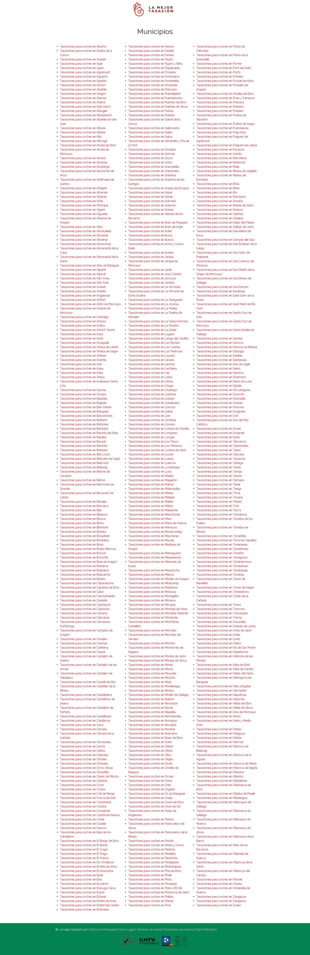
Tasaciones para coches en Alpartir (83, 269)
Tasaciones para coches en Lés (149, 372)
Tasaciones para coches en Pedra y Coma (156, 845)
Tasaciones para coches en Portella (219, 76)
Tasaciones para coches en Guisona (151, 205)
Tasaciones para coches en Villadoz (219, 776)
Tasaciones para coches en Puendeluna (222, 128)
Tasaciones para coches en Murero (151, 690)
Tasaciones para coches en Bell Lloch (85, 454)
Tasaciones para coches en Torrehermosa (223, 561)
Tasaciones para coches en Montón (151, 643)
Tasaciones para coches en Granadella (153, 166)
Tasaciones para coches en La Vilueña (153, 325)
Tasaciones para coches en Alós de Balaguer (89, 265)
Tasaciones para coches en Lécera (151, 360)
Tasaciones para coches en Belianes (84, 450)
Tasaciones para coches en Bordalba (84, 540)
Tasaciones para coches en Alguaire (83, 214)
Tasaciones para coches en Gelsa (150, 136)
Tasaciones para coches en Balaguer (84, 411)
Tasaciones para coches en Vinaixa (219, 883)
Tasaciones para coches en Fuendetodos (155, 98)
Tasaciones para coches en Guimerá (152, 201)
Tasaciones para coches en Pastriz (151, 840)
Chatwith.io (209, 929)
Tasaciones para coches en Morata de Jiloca (157, 660)
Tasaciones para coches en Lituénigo (152, 390)
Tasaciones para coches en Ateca (82, 377)
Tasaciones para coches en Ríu (216, 192)
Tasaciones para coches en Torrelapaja (222, 570)
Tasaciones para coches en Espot (82, 892)
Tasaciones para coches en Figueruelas (154, 68)
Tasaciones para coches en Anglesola (85, 295)
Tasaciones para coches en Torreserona (222, 591)
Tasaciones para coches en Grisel (150, 192)
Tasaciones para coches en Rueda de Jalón (224, 205)
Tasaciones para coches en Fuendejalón (154, 93)
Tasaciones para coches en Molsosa (152, 591)
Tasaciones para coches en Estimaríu (84, 909)
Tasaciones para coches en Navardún (153, 703)
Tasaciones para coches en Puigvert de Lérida (226, 145)
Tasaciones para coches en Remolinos (221, 158)
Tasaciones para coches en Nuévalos (152, 733)
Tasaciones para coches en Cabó (82, 591)
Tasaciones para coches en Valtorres (220, 699)
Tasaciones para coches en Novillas (151, 729)
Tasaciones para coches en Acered (83, 59)
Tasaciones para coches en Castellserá (85, 716)
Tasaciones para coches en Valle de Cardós (224, 669)
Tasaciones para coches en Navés (150, 707)
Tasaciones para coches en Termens (220, 480)
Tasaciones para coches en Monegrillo (153, 596)
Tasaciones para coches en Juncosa (152, 278)
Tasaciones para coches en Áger (81, 63)
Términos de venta (149, 929)
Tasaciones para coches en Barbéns (83, 420)
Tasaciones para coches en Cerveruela (85, 742)
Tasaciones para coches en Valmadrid (221, 690)
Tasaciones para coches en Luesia (150, 458)
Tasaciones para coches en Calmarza (84, 617)
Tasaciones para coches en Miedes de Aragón (158, 579)
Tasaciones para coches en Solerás (219, 403)
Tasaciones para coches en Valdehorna (222, 652)
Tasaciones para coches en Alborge (83, 141)
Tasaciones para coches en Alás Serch (85, 106)
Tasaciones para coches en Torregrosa (221, 557)
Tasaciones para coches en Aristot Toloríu (87, 330)
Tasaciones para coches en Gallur (150, 132)
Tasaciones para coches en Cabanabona (87, 583)
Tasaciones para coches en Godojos (152, 149)
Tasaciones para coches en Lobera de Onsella (158, 428)
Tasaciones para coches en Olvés (150, 763)
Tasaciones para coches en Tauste (219, 476)
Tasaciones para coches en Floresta (152, 72)
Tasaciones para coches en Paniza (150, 819)
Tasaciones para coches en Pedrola (151, 849)
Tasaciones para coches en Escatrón (84, 883)
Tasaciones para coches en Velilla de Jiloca (224, 707)
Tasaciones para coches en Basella (83, 437)
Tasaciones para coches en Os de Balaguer (156, 793)
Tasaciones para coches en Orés (149, 785)
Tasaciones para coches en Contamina (85, 802)
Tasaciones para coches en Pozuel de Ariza (224, 80)
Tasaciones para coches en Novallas (152, 725)
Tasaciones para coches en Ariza (81, 334)
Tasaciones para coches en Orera (150, 780)
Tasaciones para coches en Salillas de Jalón (225, 226)
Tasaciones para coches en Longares (152, 433)
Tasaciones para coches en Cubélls (83, 823)
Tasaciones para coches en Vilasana (220, 772)
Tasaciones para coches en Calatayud (85, 604)
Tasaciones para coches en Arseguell (84, 342)
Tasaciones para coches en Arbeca (83, 321)
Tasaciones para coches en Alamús (83, 98)
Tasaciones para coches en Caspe (82, 652)
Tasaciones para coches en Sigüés (219, 385)
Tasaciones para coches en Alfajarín (83, 188)
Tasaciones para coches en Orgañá (151, 789)
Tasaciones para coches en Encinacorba (86, 871)
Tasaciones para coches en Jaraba (150, 257)
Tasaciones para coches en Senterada (221, 360)
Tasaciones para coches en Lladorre (152, 394)
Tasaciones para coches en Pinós (150, 879)
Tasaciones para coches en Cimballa (84, 763)
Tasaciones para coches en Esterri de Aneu (88, 901)
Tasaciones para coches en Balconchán (86, 415)
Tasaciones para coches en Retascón (221, 162)
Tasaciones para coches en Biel (80, 510)
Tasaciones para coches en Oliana (150, 746)
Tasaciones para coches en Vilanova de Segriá (226, 767)
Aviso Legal (126, 929)
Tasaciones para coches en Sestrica (219, 372)
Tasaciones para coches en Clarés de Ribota (89, 776)
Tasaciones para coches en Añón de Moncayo (90, 304)
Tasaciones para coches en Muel (149, 682)
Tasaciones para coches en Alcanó (83, 158)
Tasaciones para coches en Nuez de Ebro (155, 737)
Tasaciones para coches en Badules (83, 398)
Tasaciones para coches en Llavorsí (151, 407)
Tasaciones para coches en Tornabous (221, 514)
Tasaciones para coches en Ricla (217, 184)
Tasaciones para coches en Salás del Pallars (225, 222)
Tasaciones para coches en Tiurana (219, 497)
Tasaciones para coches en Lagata (151, 334)
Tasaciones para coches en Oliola (150, 750)
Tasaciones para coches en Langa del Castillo (158, 338)
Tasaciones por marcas (178, 929)
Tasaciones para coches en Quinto (219, 153)
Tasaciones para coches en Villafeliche (221, 780)
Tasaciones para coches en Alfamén (84, 192)
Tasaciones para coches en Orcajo (150, 776)
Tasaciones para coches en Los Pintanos (155, 445)
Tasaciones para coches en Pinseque (152, 883)
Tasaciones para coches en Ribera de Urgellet (226, 171)
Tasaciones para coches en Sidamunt (221, 377)
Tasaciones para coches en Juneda (151, 282)
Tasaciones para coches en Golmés (151, 153)
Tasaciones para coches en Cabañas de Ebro (89, 587)
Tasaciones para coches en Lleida (150, 411)
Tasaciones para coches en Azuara (83, 394)
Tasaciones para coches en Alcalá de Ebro (88, 145)
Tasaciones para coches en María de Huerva (157, 523)
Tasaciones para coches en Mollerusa (153, 587)
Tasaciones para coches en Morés (150, 664)
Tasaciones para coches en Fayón (150, 59)
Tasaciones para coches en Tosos (218, 604)
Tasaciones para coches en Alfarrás (83, 196)
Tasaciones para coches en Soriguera (220, 411)
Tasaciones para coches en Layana (151, 355)
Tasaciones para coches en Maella (150, 476)
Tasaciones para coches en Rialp (217, 166)
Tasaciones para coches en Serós (218, 368)
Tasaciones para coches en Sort (217, 415)
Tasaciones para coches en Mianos (151, 574)
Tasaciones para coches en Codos (82, 789)
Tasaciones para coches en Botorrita (84, 557)
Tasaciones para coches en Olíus (149, 755)
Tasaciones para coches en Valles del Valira (224, 673)
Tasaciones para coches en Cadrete (83, 600)
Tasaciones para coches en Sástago (220, 351)
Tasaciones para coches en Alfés (81, 201)
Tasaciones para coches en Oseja (150, 798)
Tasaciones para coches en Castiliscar (85, 720)
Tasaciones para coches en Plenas (150, 901)
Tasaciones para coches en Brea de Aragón (88, 561)
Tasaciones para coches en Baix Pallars (86, 407)
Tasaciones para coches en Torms (218, 510)
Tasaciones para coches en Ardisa (82, 325)
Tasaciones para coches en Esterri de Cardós (89, 905)
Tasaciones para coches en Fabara (151, 46)
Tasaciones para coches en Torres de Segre (225, 587)
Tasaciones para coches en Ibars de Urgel (155, 226)
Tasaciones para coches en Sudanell (220, 433)
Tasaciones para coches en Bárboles (84, 424)
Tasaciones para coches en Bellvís (82, 480)
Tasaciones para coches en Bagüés (83, 403)
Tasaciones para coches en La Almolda (154, 287)
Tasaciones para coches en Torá (217, 506)
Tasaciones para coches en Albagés (83, 111)
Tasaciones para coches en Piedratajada (154, 866)
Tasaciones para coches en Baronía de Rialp (89, 433)
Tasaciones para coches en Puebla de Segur (225, 123)
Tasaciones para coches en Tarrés (218, 467)
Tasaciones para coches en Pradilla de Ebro (225, 93)
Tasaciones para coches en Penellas (152, 853)
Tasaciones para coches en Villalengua (221, 798)
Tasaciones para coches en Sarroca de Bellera (226, 347)
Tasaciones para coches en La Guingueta (155, 299)
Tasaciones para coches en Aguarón (84, 76)
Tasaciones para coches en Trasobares (222, 613)
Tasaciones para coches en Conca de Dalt (88, 798)
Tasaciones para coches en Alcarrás (83, 162)
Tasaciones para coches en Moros (150, 669)
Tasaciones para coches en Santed (219, 338)
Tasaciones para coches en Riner (217, 188)
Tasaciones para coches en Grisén (150, 196)
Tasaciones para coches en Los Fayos (153, 441)
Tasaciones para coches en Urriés (218, 634)
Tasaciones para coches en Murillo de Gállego (158, 694)
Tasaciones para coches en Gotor (150, 162)
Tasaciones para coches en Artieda (83, 355)
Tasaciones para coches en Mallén (150, 501)
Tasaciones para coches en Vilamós (219, 742)
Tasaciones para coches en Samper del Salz (225, 239)
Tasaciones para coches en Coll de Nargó (87, 793)
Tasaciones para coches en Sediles (219, 355)
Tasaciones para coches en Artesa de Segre (89, 351)
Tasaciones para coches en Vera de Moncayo (226, 712)
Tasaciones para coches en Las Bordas (154, 342)
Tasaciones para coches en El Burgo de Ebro (89, 840)
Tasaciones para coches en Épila (81, 875)
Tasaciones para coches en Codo (82, 785)
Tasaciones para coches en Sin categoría (223, 390)
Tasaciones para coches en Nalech (151, 699)
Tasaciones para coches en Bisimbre (84, 527)
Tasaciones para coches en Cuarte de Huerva (90, 815)
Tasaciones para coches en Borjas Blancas (88, 548)
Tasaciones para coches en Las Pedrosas (155, 351)
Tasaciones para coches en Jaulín (150, 269)
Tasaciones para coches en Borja (81, 544)
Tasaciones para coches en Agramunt (85, 72)
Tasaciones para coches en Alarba (82, 102)
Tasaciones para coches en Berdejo (83, 501)
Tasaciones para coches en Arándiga (84, 317)
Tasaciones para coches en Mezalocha (153, 570)
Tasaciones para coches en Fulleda (151, 115)
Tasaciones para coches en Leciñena (152, 368)
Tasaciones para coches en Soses (218, 428)
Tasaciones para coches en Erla (81, 879)
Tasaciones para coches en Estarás (83, 896)
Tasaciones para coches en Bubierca (84, 566)
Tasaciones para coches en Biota (82, 523)
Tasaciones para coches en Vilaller (218, 737)
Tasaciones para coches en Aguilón (83, 80)
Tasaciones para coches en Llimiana (152, 420)
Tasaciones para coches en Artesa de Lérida (89, 347)
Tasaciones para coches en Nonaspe (152, 720)
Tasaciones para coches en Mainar (150, 484)
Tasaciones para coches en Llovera (151, 424)
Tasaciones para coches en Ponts (218, 72)
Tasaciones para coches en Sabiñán (219, 214)
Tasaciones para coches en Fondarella (153, 80)
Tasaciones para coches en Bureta (82, 579)
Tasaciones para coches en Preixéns (220, 106)
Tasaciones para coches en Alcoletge (84, 166)
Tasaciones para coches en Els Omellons (87, 862)
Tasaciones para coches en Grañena (152, 175)
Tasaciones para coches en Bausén (83, 441)
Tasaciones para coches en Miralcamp (153, 583)
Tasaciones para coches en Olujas (150, 759)
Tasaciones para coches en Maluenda (153, 510)
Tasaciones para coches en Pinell (150, 875)
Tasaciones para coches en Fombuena (153, 76)
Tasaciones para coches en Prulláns (219, 111)
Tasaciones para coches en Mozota (151, 677)
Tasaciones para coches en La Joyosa (153, 304)
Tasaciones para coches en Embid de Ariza (88, 866)
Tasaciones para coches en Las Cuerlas (154, 347)
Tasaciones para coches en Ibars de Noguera (157, 222)
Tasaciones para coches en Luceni (150, 454)
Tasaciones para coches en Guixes (150, 209)
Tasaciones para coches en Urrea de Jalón (224, 630)
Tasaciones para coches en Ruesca (219, 209)
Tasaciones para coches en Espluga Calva (88, 888)
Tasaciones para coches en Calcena (83, 613)
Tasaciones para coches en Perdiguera (153, 862)
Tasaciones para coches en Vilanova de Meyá (226, 763)
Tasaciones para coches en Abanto (83, 46)
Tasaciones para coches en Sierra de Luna (224, 381)
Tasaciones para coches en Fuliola (150, 111)
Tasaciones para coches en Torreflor (220, 553)
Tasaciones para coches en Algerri (82, 209)
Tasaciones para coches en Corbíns (83, 806)
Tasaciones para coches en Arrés (81, 338)
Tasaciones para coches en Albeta (82, 132)
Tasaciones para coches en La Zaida (152, 330)
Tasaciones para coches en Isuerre (150, 252)
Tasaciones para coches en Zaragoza (221, 896)
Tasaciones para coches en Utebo (218, 643)
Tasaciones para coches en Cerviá (82, 746)
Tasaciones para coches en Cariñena (84, 647)
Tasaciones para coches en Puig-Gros (221, 132)
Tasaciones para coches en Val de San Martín (226, 647)
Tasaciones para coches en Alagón (83, 93)
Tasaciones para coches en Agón (82, 68)
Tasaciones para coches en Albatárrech (86, 115)
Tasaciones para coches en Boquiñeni (85, 536)
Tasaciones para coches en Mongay (152, 604)
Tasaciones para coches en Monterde (153, 617)
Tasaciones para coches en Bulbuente (85, 574)
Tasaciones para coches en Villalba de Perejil (225, 793)
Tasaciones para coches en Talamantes (222, 445)
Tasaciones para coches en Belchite (83, 445)
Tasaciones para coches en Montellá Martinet (158, 613)
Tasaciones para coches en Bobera (83, 531)
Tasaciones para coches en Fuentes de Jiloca (158, 106)
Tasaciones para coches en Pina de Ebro (154, 871)
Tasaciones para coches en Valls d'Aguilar (223, 686)
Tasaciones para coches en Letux (150, 377)
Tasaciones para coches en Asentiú (83, 360)
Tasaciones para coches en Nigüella (151, 712)
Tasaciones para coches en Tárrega (219, 463)
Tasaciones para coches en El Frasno (84, 858)
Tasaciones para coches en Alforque (84, 205)
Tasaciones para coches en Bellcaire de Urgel (90, 458)
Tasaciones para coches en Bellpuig (83, 467)
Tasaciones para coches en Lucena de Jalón (157, 450)
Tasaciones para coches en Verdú (218, 716)
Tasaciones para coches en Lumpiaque (154, 467)
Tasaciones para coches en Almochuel (85, 244)
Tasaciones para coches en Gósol (150, 158)
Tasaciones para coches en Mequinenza (154, 557)
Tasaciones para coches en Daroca (83, 828)
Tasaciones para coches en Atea (81, 372)
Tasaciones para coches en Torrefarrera (222, 548)
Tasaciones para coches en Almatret (84, 235)
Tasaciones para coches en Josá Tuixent (154, 274)
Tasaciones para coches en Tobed (218, 501)
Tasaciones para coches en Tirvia (218, 493)
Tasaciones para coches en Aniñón (83, 299)
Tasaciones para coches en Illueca (150, 239)
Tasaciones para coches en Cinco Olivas (86, 767)
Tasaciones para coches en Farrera (151, 55)
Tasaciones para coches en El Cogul (84, 849)
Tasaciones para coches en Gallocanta (153, 128)
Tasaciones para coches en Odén (150, 742)
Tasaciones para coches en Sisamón (220, 394)
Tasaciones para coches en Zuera (218, 905)
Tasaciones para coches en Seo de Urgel (223, 364)
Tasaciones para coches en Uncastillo (221, 621)
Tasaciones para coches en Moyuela (152, 673)
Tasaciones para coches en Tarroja (219, 471)
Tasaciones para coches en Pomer (219, 63)
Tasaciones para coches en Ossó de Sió (154, 806)
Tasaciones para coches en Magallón (152, 480)
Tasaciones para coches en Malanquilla (154, 488)
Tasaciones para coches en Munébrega (154, 686)
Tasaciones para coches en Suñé (217, 437)
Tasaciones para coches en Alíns (81, 226)
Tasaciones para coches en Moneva (151, 600)
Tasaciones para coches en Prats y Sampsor (225, 98)
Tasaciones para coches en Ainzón (83, 85)
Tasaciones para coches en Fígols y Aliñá (155, 63)
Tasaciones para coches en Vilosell (219, 879)
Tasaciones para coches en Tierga (218, 488)
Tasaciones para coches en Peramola (152, 858)
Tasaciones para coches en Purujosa (220, 149)
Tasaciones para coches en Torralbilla (221, 536)
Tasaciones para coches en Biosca (82, 518)
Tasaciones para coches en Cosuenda (85, 810)
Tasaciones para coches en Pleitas (150, 896)
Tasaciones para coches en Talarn (218, 450)
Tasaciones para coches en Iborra (150, 235)
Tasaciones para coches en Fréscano (152, 89)
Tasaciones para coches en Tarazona (220, 458)
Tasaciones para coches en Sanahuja (220, 291)
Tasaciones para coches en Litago (150, 385)
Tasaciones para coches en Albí (81, 136)
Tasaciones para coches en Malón (150, 506)
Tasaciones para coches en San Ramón (222, 287)
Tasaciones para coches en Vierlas (218, 729)
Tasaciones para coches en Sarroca (219, 342)
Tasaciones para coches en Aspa (81, 368)
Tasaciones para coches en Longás (151, 437)
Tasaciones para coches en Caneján (83, 639)
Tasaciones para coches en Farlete (151, 50)
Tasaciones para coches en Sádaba (219, 218)
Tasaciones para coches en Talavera (220, 454)
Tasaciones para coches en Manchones (154, 514)
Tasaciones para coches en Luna (149, 471)
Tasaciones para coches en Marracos (152, 527)
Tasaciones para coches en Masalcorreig (155, 531)
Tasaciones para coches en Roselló (219, 201)
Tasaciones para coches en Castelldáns (86, 694)
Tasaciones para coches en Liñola (150, 381)
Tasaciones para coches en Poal (149, 905)
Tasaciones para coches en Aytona (83, 390)
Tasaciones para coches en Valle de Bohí (223, 664)
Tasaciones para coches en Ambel (82, 287)
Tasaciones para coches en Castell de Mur (88, 682)
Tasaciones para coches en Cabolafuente (87, 596)
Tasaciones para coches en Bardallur (84, 428)
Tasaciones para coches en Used (218, 639)
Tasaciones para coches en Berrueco (84, 506)
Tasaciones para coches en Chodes (83, 759)
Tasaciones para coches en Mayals (151, 540)
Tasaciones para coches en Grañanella (153, 171)
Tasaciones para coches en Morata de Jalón (157, 656)
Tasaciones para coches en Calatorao (85, 609)
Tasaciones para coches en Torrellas (220, 574)
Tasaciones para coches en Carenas (83, 643)
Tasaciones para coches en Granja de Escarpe (158, 188)
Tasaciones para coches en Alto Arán (84, 282)
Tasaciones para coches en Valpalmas (221, 694)
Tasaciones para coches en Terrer (218, 484)
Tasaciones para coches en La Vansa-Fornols (158, 321)
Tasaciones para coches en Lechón (151, 364)
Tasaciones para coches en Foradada (152, 85)
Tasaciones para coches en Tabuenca (221, 441)
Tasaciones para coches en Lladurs (151, 398)
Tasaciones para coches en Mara (149, 518)
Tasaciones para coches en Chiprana (84, 755)
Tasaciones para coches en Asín (81, 364)
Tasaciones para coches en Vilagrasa (220, 733)
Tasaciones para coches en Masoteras (153, 536)
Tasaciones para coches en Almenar (84, 239)
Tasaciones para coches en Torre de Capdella (226, 540)
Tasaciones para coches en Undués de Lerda (225, 626)
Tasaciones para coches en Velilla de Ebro (224, 703)
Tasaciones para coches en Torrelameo (222, 566)
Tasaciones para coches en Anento (83, 291)
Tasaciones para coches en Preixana (220, 102)
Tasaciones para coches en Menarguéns (154, 553)
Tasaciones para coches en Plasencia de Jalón (158, 892)
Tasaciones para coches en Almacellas (85, 231)
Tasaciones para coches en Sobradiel (220, 398)
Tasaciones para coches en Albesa (83, 128)
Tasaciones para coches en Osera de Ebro (156, 802)
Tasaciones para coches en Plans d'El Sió (155, 888)
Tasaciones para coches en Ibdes (150, 231)
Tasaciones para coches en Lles (149, 415)
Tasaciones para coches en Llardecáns (153, 403)
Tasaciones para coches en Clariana (83, 780)
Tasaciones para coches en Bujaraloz (84, 570)
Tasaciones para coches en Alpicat (83, 274)
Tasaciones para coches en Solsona (220, 407)
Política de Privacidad (102, 929)
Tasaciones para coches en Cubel (82, 819)
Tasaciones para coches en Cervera (83, 729)
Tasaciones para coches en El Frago (83, 853)
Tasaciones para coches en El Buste (83, 845)
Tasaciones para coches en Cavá (81, 725)
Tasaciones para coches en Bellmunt (84, 463)
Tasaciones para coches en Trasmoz (220, 609)
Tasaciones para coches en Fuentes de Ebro (157, 102)
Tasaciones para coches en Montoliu (152, 630)
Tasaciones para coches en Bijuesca (83, 514)
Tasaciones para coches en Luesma (151, 463)
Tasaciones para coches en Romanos (221, 196)
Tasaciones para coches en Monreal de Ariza (157, 609)
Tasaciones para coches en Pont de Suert (223, 68)
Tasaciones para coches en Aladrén (83, 89)
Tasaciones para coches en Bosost (83, 553)
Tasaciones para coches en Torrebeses (222, 544)
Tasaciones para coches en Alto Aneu (85, 278)
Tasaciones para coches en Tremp (219, 617)
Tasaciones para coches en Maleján (151, 497)
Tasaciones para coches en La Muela (152, 308)
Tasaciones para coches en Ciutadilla (84, 772)
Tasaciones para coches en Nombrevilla (154, 716)
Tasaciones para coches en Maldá (150, 493)
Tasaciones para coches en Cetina (82, 750)
